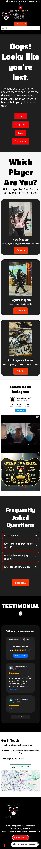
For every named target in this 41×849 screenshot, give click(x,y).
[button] (14, 10)
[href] (20, 780)
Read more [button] (13, 689)
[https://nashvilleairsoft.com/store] (14, 16)
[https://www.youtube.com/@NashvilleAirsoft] (20, 7)
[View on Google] (11, 667)
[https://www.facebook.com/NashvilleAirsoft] (5, 844)
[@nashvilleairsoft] (12, 399)
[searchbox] (20, 28)
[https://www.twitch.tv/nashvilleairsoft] (20, 4)
